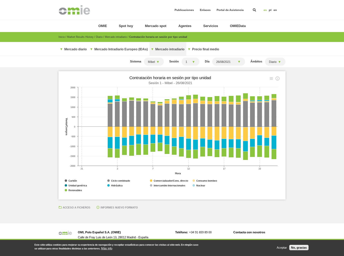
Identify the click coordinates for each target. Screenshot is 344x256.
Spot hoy (126, 26)
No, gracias (299, 247)
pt (270, 10)
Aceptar (282, 247)
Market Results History (80, 36)
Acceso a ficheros (76, 207)
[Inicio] (74, 10)
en (275, 10)
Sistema (135, 61)
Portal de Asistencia (230, 10)
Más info (106, 248)
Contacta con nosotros (249, 232)
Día (207, 61)
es (265, 10)
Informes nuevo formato (119, 207)
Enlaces (205, 10)
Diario (99, 36)
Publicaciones (184, 10)
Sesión (174, 61)
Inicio (62, 36)
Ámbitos (256, 61)
